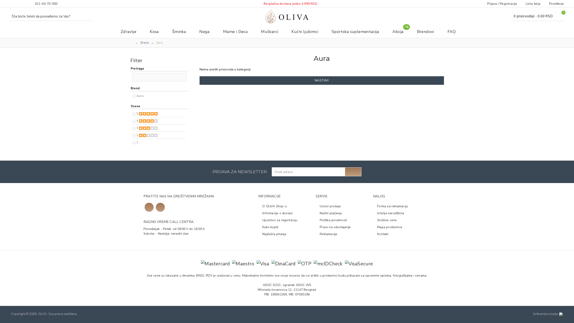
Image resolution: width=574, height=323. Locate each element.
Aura (140, 96)
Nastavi (321, 80)
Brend (145, 43)
